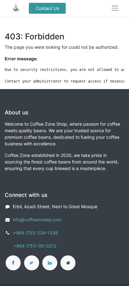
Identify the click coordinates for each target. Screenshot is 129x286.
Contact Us (47, 8)
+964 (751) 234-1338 (35, 232)
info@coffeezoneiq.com (37, 219)
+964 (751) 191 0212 (34, 245)
